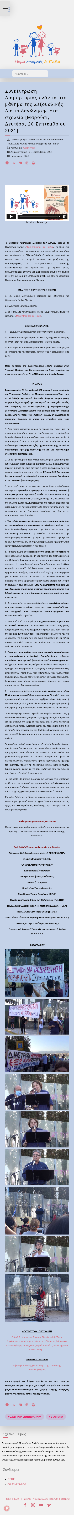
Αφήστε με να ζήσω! (17, 1484)
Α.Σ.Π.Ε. (11, 1479)
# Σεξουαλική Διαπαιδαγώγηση (24, 1416)
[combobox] (30, 73)
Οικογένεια (29, 147)
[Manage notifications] (6, 1508)
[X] (14, 163)
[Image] (37, 44)
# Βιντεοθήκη (56, 1416)
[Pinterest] (27, 163)
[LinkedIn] (20, 163)
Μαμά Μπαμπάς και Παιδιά (39, 247)
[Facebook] (7, 163)
